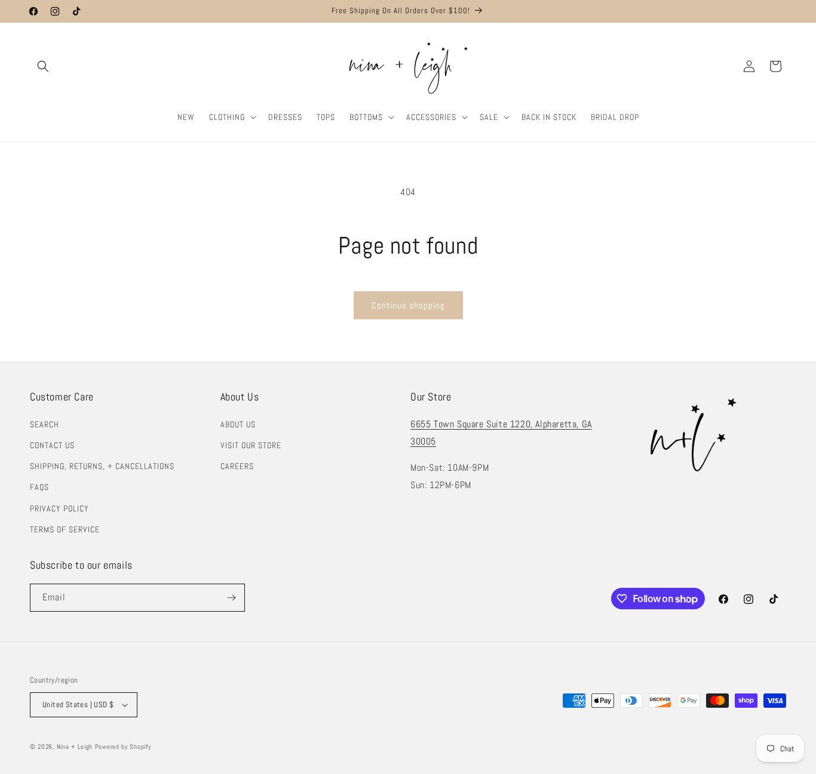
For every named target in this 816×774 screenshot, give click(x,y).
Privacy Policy (59, 508)
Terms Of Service (65, 529)
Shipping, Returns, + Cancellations (102, 466)
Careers (237, 466)
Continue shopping (408, 305)
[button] (43, 66)
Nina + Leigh (75, 746)
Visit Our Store (250, 445)
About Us (238, 424)
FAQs (39, 487)
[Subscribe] (231, 598)
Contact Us (52, 445)
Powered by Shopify (123, 746)
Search (44, 424)
